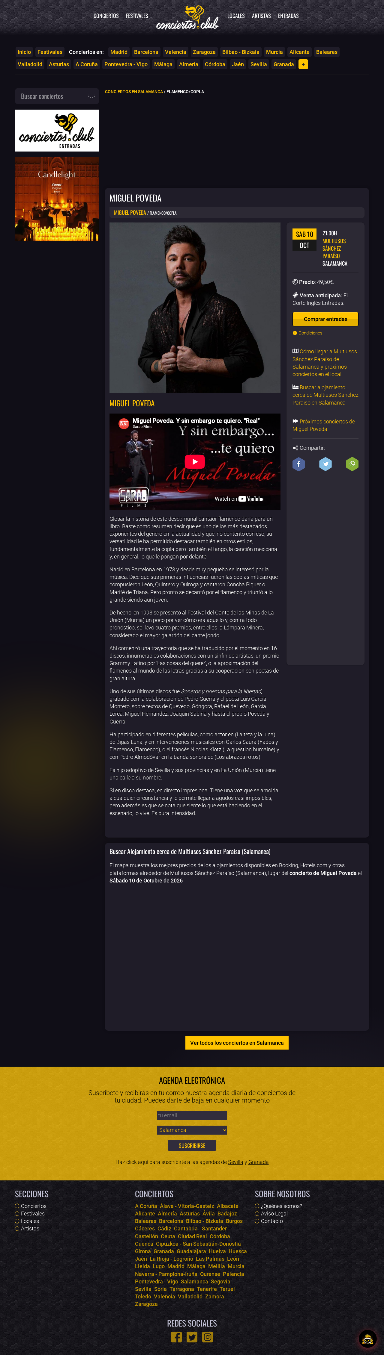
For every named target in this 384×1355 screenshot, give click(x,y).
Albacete (227, 1206)
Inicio (24, 52)
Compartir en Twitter (325, 464)
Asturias (59, 64)
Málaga (163, 64)
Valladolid (30, 64)
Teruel (227, 1289)
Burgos (234, 1221)
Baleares (327, 52)
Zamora (214, 1296)
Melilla (216, 1266)
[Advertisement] (237, 141)
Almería (188, 64)
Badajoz (227, 1213)
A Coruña (87, 64)
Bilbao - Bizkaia (241, 52)
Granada (284, 64)
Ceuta (168, 1236)
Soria (160, 1289)
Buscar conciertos (42, 96)
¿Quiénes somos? (281, 1206)
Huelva (217, 1251)
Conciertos (106, 15)
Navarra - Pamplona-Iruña (166, 1274)
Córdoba (215, 64)
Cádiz (164, 1228)
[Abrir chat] (368, 1339)
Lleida (142, 1266)
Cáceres (145, 1228)
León (233, 1259)
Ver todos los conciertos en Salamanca (237, 1043)
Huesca (238, 1251)
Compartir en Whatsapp (352, 464)
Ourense (210, 1274)
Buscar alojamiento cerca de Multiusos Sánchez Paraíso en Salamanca (325, 394)
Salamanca (194, 1281)
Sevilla (258, 64)
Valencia (175, 52)
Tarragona (182, 1289)
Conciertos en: (86, 52)
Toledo (143, 1296)
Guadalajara (191, 1251)
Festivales (137, 15)
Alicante (300, 52)
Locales (236, 15)
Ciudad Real (192, 1236)
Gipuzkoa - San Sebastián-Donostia (198, 1244)
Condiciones (309, 333)
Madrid (119, 52)
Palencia (233, 1274)
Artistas (261, 15)
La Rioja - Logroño (171, 1259)
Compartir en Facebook (298, 464)
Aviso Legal (274, 1213)
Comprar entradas (325, 319)
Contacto (272, 1221)
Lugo (159, 1266)
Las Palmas (210, 1259)
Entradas (288, 15)
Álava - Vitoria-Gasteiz (187, 1206)
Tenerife (207, 1289)
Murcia (274, 52)
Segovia (220, 1281)
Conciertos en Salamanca (134, 91)
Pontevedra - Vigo (126, 64)
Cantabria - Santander (200, 1228)
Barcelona (146, 52)
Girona (143, 1251)
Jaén (238, 64)
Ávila (208, 1213)
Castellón (146, 1236)
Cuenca (144, 1244)
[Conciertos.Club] (188, 16)
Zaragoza (204, 52)
